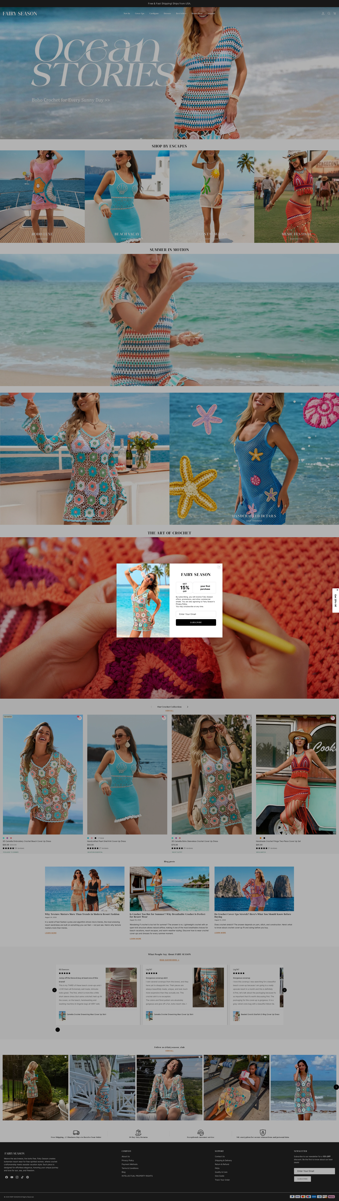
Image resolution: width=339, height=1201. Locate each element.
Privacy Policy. (182, 604)
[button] (335, 600)
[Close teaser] (337, 590)
